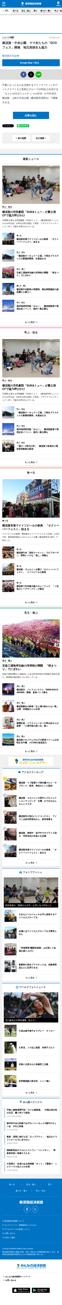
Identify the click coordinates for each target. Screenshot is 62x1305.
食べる (15, 11)
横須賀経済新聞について (14, 1221)
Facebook (27, 1209)
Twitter (35, 1209)
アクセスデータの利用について (17, 1229)
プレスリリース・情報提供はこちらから (20, 1225)
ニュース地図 (8, 37)
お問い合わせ (9, 1233)
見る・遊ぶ (26, 11)
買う (35, 11)
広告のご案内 (9, 1237)
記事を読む (31, 115)
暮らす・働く (45, 11)
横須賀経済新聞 (31, 4)
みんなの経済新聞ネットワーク (31, 1266)
